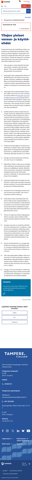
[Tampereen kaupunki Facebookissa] (2, 431)
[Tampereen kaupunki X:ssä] (12, 431)
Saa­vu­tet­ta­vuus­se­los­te (16, 470)
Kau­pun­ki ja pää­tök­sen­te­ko (14, 20)
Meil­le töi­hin (6, 444)
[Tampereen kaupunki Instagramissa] (7, 431)
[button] (14, 313)
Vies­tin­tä (20, 444)
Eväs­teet (5, 470)
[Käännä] (20, 1)
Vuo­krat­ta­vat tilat (9, 24)
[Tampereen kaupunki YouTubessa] (28, 431)
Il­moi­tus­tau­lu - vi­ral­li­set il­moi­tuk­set (23, 440)
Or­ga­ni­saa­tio (6, 439)
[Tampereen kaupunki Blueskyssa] (23, 431)
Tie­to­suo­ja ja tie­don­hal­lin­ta (10, 473)
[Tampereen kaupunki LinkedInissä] (18, 431)
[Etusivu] (6, 2)
